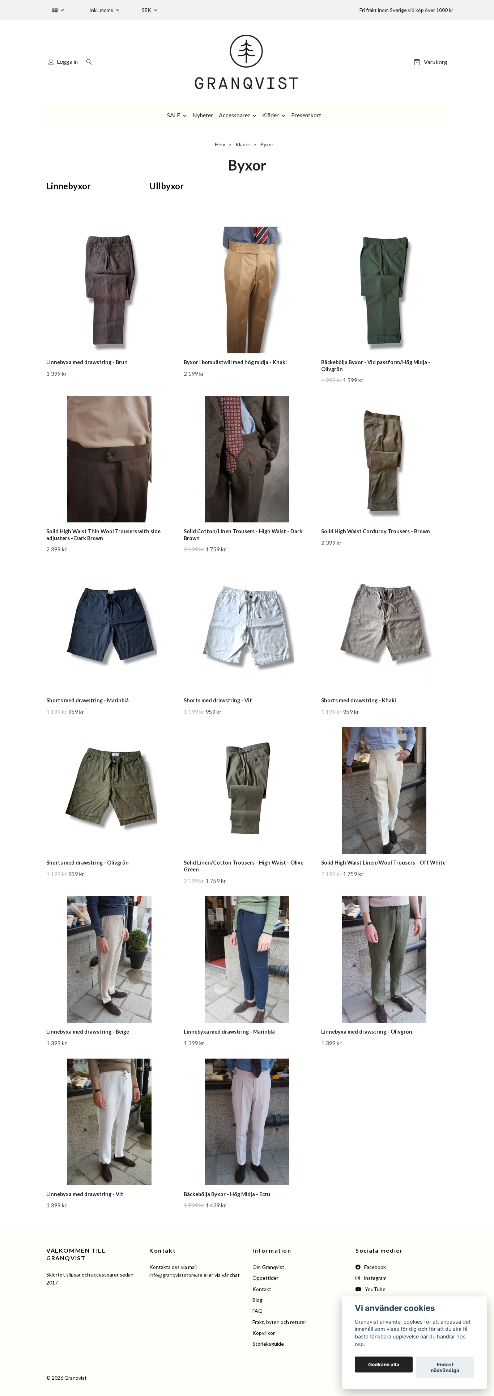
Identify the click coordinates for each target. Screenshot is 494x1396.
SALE (173, 115)
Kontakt (261, 1289)
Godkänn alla (383, 1364)
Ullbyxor (166, 186)
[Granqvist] (247, 62)
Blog (257, 1300)
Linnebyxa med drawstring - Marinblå (229, 1032)
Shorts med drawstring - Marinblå (87, 700)
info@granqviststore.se (176, 1275)
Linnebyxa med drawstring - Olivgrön (366, 1032)
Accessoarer (234, 115)
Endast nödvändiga (445, 1367)
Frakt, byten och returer (279, 1322)
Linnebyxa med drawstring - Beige (87, 1032)
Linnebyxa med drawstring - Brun (87, 362)
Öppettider (265, 1278)
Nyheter (202, 115)
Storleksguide (268, 1344)
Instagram (374, 1278)
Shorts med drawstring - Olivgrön (87, 862)
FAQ (257, 1311)
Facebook (374, 1267)
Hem (220, 144)
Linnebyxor (68, 186)
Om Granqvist (268, 1267)
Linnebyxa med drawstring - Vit (84, 1194)
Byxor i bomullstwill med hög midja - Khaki (235, 362)
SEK (147, 10)
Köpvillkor (263, 1333)
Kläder (270, 115)
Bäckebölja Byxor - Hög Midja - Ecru (227, 1194)
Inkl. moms (101, 10)
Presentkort (306, 115)
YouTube (375, 1289)
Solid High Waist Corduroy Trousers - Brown (375, 531)
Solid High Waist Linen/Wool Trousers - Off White (383, 862)
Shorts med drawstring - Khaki (358, 700)
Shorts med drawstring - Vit (218, 700)
